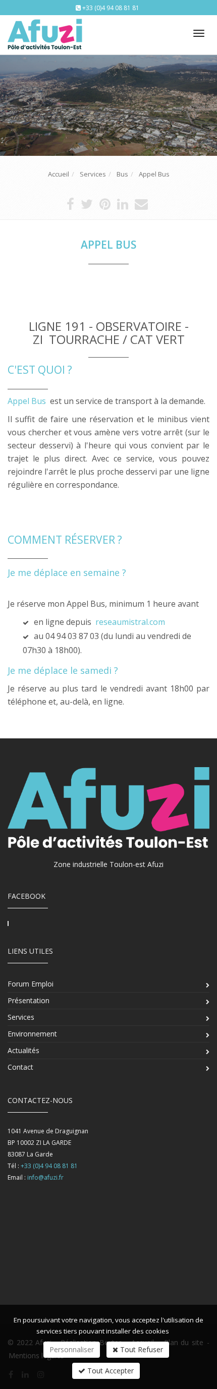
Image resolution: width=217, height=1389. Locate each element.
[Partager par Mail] (141, 206)
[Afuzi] (44, 31)
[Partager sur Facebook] (70, 206)
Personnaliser (71, 1349)
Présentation (28, 1000)
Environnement (32, 1033)
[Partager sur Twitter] (87, 206)
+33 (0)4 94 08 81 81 (110, 8)
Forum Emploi (30, 984)
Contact (20, 1067)
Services (21, 1017)
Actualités (23, 1050)
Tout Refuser (140, 1349)
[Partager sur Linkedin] (122, 206)
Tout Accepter (109, 1370)
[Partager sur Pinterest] (105, 206)
